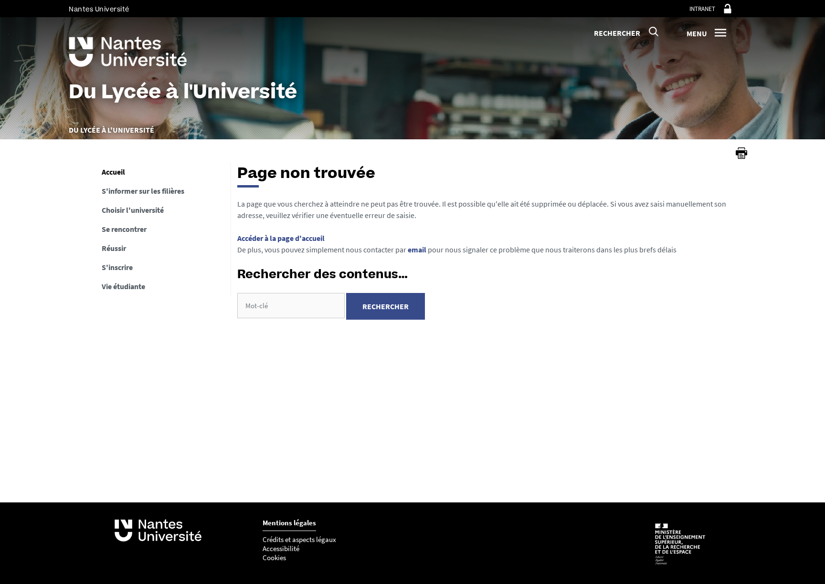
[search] (291, 305)
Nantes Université (99, 9)
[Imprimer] (741, 153)
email (417, 249)
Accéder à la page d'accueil (281, 238)
